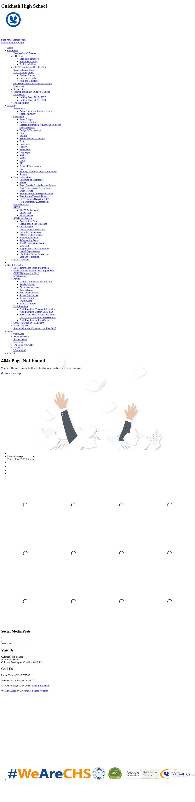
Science (23, 174)
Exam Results (26, 190)
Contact (11, 353)
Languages (25, 152)
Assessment (19, 108)
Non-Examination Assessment (34, 201)
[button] (9, 462)
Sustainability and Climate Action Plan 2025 (34, 328)
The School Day (21, 102)
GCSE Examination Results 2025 (29, 67)
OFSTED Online (20, 276)
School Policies (20, 325)
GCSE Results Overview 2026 (34, 199)
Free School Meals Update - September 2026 (38, 317)
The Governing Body (23, 72)
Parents (16, 279)
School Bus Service (29, 295)
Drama (23, 133)
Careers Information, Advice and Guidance (40, 124)
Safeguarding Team (29, 240)
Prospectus (18, 86)
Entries (23, 182)
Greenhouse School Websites (34, 691)
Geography (25, 144)
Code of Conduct (28, 75)
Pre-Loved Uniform (29, 292)
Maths (22, 155)
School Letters (20, 339)
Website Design (8, 691)
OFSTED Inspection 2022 (26, 273)
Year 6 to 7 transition (29, 257)
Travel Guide (26, 301)
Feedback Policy (27, 113)
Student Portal (19, 40)
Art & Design (26, 119)
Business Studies (28, 122)
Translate (30, 459)
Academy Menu (27, 284)
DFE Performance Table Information (31, 268)
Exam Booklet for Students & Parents (38, 185)
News (10, 331)
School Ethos (19, 89)
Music (22, 160)
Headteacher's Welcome (24, 53)
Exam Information (22, 177)
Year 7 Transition (28, 303)
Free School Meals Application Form (37, 314)
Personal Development (30, 166)
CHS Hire (18, 56)
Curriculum (18, 116)
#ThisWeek (18, 334)
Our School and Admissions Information (32, 83)
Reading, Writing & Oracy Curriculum (38, 171)
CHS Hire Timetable (29, 58)
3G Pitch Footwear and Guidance (36, 281)
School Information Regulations (28, 323)
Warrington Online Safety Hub (34, 254)
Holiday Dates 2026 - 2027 (33, 97)
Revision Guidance (21, 205)
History (23, 146)
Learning (11, 105)
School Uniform (27, 298)
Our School (12, 50)
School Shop (7, 42)
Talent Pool (18, 342)
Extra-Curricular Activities (32, 138)
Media (23, 157)
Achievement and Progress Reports (36, 111)
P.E (21, 163)
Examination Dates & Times (33, 196)
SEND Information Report (32, 243)
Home (10, 47)
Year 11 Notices (21, 259)
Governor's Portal (28, 78)
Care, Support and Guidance (33, 224)
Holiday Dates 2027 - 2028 (33, 100)
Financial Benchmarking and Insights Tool (33, 270)
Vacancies (18, 347)
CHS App (19, 42)
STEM (16, 207)
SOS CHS (25, 246)
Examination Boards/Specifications (36, 193)
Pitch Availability (28, 64)
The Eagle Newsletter (23, 345)
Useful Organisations (30, 251)
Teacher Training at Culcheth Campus (31, 91)
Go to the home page (11, 373)
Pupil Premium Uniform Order (34, 320)
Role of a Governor (29, 80)
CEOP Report (26, 226)
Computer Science (27, 128)
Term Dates (19, 94)
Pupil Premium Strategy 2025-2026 (36, 312)
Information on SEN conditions (32, 229)
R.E (21, 168)
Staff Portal (6, 40)
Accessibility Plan (28, 221)
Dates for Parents (26, 290)
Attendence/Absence (29, 287)
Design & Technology (30, 130)
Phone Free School (29, 237)
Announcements (21, 336)
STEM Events (26, 215)
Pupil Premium (20, 306)
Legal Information (40, 685)
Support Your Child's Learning (34, 248)
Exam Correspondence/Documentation (35, 188)
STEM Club (25, 213)
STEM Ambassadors (29, 210)
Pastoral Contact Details (31, 235)
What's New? (19, 350)
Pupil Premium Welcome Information (37, 309)
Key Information (15, 265)
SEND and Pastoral (22, 218)
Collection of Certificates (31, 179)
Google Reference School (23, 70)
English (23, 135)
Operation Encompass (30, 232)
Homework (25, 149)
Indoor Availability (28, 61)
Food (22, 141)
